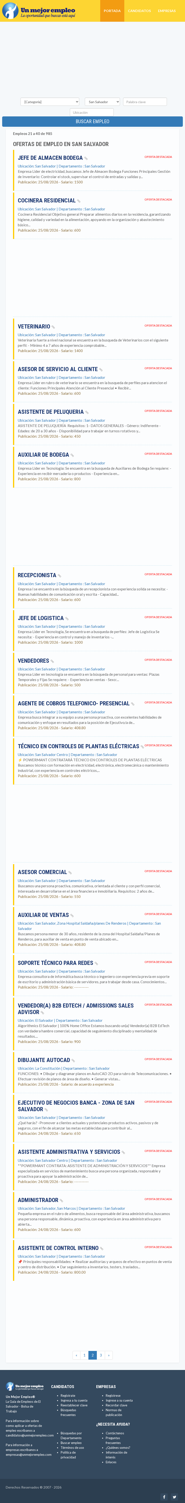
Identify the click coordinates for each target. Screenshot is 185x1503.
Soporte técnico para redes (56, 963)
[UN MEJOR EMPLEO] (40, 6)
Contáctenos (115, 1433)
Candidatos (139, 11)
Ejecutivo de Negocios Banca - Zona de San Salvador (76, 1105)
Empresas (167, 11)
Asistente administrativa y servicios (70, 1152)
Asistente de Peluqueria (51, 411)
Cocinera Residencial (47, 200)
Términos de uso (72, 1448)
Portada (112, 11)
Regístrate (68, 1395)
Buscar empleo (92, 121)
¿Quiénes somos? (118, 1448)
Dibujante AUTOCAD (45, 1060)
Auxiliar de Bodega (44, 454)
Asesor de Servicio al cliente (58, 369)
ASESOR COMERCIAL (43, 872)
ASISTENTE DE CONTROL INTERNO (59, 1248)
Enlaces (111, 1462)
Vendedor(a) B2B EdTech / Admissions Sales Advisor (76, 1008)
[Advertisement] (92, 60)
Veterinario (35, 326)
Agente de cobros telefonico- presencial (74, 703)
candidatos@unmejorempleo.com (30, 1435)
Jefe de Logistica (41, 618)
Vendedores (34, 660)
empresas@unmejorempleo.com (29, 1454)
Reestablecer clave (74, 1405)
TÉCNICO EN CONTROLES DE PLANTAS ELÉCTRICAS (79, 746)
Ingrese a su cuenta (119, 1400)
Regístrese (113, 1395)
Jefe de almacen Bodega (51, 157)
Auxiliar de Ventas (44, 915)
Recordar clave (116, 1405)
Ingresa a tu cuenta (74, 1400)
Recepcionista (38, 575)
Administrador (39, 1200)
